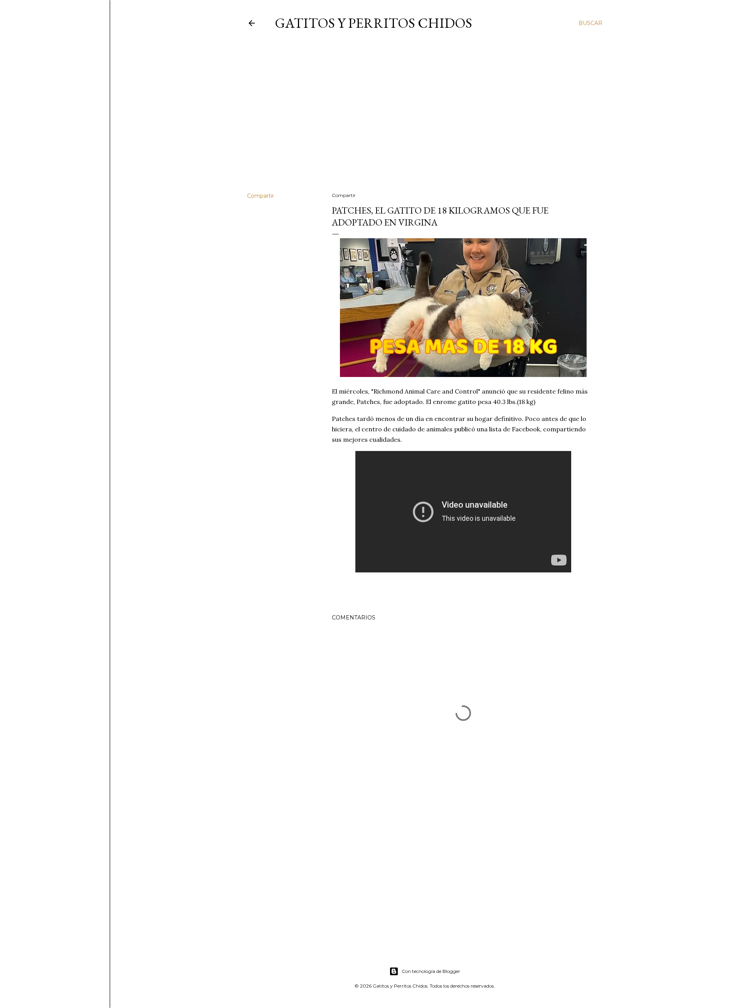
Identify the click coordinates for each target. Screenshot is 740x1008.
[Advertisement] (424, 119)
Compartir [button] (260, 195)
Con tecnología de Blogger (431, 971)
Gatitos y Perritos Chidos (373, 23)
